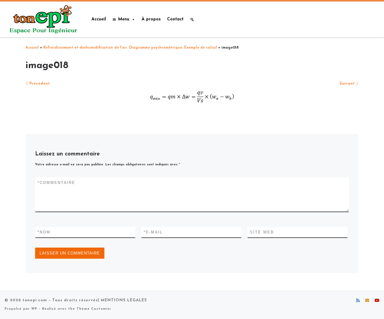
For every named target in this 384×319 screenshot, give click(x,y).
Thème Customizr (93, 309)
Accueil (99, 19)
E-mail (153, 232)
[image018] (192, 97)
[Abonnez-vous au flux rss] (358, 301)
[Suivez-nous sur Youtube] (377, 301)
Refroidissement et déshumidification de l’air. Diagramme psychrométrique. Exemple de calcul (130, 48)
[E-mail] (367, 301)
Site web (262, 232)
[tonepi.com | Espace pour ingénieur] (42, 18)
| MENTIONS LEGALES (122, 300)
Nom (44, 232)
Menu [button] (123, 19)
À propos (151, 19)
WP (34, 309)
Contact (175, 19)
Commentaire (56, 182)
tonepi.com (34, 300)
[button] (192, 19)
